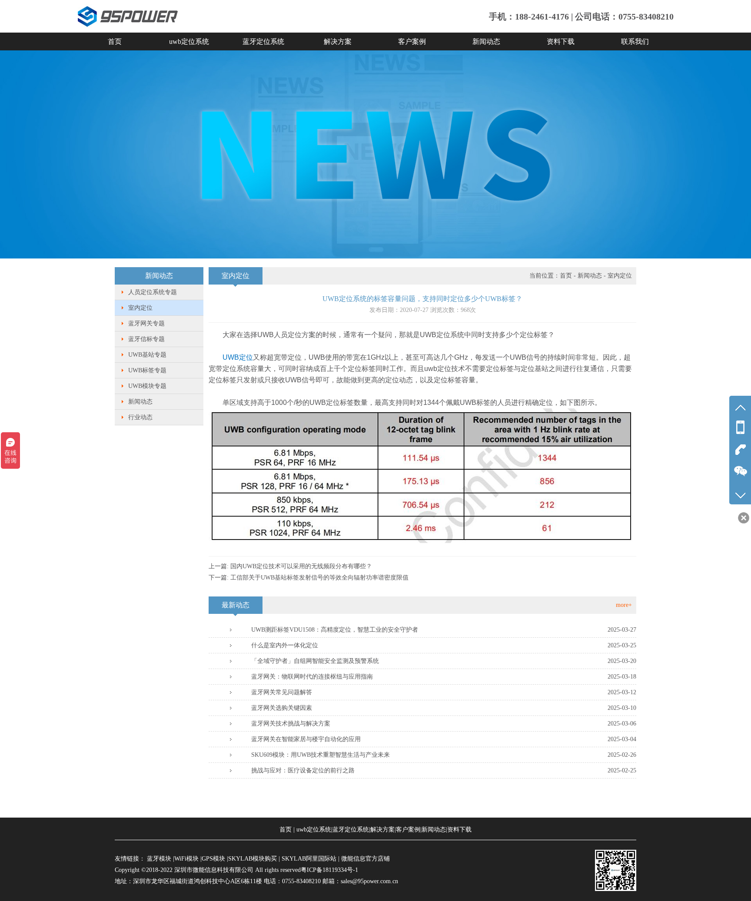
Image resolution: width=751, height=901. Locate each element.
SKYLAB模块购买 (252, 858)
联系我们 (635, 41)
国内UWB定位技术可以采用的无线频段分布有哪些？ (301, 566)
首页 (115, 41)
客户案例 (412, 41)
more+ (624, 605)
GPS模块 (213, 858)
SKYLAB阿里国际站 (309, 858)
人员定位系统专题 (152, 292)
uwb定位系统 (189, 41)
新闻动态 (486, 41)
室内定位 (140, 308)
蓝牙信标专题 (146, 339)
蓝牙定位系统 (263, 41)
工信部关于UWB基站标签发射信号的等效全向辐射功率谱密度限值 (319, 577)
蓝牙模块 (159, 858)
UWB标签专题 (147, 370)
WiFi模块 (186, 858)
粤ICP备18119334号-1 (329, 870)
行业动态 (140, 417)
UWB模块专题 (147, 386)
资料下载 (561, 41)
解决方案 (338, 41)
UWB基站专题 (147, 354)
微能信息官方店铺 (365, 858)
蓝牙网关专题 (146, 323)
